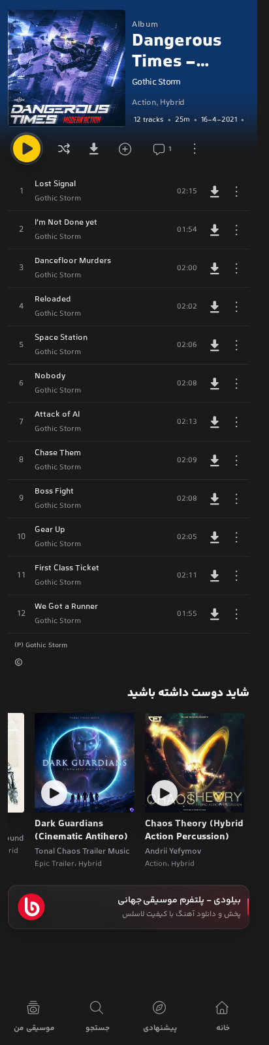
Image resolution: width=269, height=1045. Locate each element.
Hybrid (172, 102)
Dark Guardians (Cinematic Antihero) (81, 831)
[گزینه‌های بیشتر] (194, 148)
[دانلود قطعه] (215, 191)
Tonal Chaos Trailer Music (82, 851)
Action (144, 102)
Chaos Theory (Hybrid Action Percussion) (194, 831)
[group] (190, 120)
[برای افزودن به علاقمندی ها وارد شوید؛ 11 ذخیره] (129, 148)
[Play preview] (164, 793)
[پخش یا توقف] (27, 148)
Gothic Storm (156, 83)
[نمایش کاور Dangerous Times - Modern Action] (66, 68)
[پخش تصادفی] (64, 148)
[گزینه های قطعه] (236, 191)
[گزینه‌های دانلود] (96, 148)
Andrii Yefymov (173, 851)
